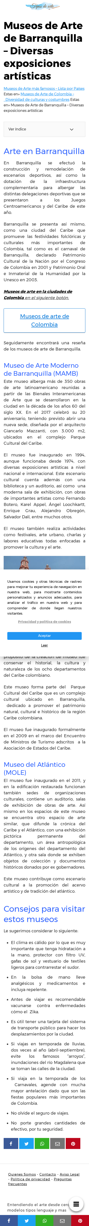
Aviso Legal (70, 1174)
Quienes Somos (22, 1174)
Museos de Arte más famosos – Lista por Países (44, 88)
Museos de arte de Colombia (44, 320)
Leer (44, 645)
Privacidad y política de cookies (44, 622)
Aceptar (44, 636)
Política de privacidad (30, 1179)
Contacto (47, 1174)
